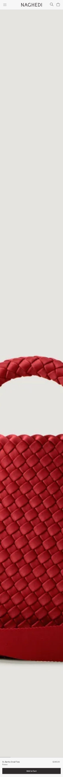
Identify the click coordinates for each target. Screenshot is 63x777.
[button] (52, 5)
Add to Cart (31, 771)
